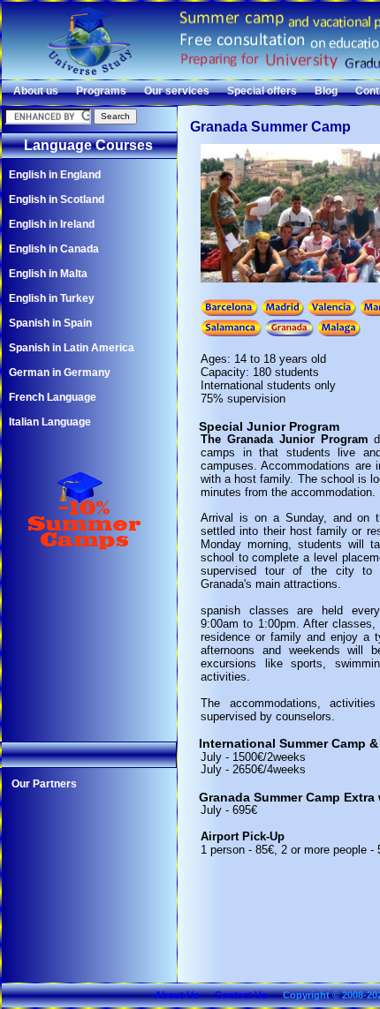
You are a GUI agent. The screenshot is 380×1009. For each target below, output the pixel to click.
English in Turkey (52, 298)
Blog (326, 91)
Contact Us (241, 995)
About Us (177, 995)
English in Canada (54, 249)
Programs (101, 91)
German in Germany (59, 372)
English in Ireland (52, 224)
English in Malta (48, 273)
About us (35, 91)
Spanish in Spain (50, 323)
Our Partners (44, 784)
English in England (55, 175)
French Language (52, 397)
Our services (176, 91)
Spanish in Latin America (71, 348)
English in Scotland (56, 199)
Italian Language (50, 422)
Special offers (262, 91)
